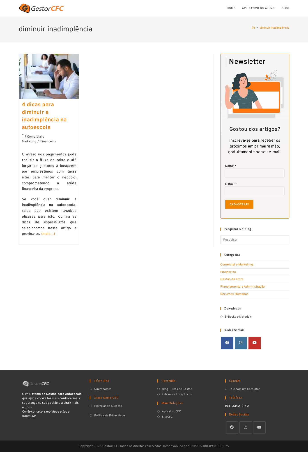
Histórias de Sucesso (108, 406)
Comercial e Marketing (236, 265)
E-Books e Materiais (238, 317)
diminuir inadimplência (274, 28)
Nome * (230, 166)
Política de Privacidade (109, 415)
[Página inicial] (253, 28)
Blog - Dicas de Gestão (177, 389)
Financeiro (48, 141)
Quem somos (102, 389)
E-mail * (231, 184)
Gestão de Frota (231, 279)
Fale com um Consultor (245, 389)
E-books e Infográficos (177, 394)
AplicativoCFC (171, 411)
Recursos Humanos (234, 294)
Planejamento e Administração (242, 287)
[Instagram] (241, 343)
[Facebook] (227, 343)
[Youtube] (254, 343)
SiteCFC (167, 417)
